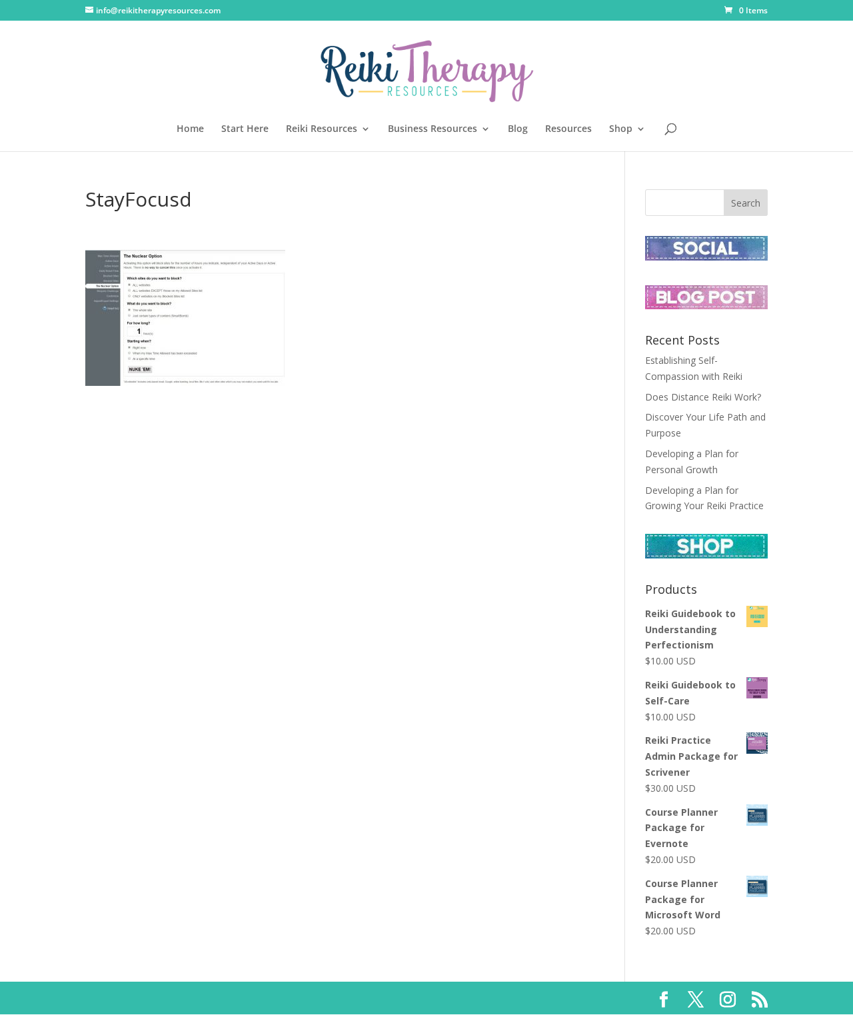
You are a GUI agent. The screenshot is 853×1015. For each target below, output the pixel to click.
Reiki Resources (321, 129)
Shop (620, 129)
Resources (568, 129)
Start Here (245, 129)
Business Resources (432, 129)
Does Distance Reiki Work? (703, 397)
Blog (518, 129)
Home (190, 129)
